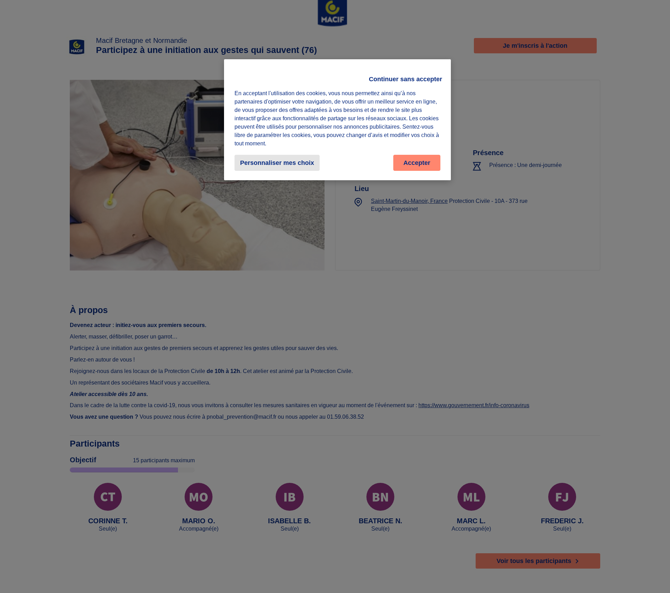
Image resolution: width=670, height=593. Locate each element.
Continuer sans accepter (405, 79)
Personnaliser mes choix (277, 162)
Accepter (416, 162)
